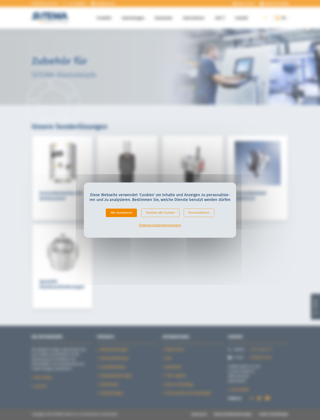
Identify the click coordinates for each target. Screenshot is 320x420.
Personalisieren (199, 212)
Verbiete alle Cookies (160, 212)
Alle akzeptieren (121, 212)
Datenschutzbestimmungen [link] (160, 225)
